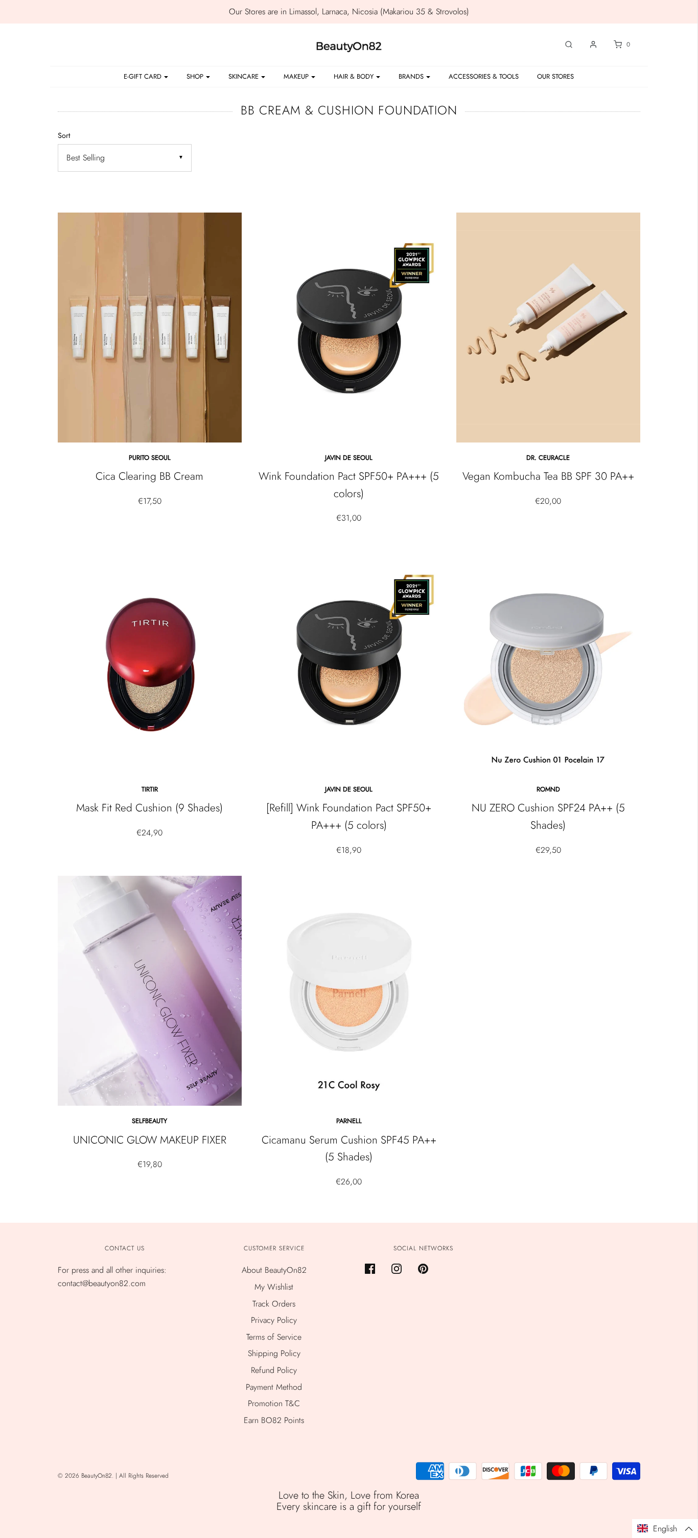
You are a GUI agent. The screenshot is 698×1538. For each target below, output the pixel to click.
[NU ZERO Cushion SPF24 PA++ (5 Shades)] (548, 659)
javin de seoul (349, 457)
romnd (548, 789)
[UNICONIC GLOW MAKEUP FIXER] (150, 991)
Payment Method (274, 1387)
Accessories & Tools (484, 76)
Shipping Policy (274, 1353)
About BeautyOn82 (274, 1270)
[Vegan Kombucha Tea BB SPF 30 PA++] (548, 327)
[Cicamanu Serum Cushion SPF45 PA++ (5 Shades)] (349, 991)
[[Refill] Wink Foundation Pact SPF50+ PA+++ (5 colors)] (349, 659)
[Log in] (588, 44)
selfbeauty (149, 1121)
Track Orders (273, 1304)
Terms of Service (273, 1337)
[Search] (563, 44)
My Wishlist (273, 1287)
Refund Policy (274, 1370)
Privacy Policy (274, 1320)
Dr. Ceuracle (548, 457)
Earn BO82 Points (274, 1420)
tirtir (150, 789)
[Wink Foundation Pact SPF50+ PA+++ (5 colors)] (349, 327)
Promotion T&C (274, 1403)
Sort (64, 135)
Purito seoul (150, 457)
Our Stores (555, 76)
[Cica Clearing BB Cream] (150, 327)
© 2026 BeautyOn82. (86, 1475)
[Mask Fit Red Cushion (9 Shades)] (150, 659)
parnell (349, 1121)
